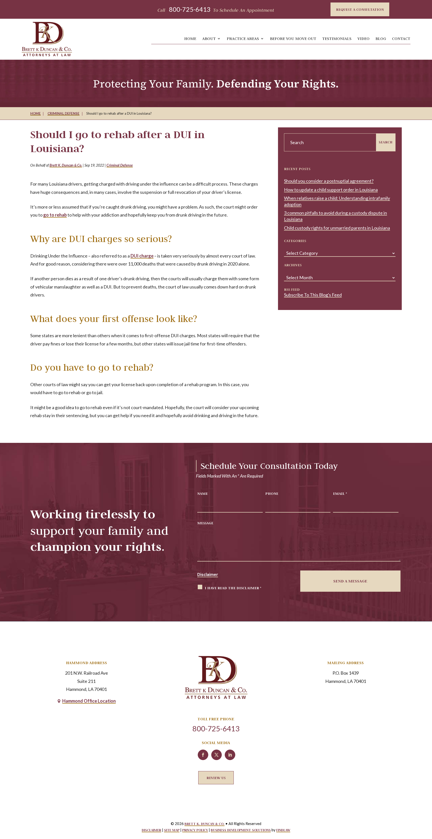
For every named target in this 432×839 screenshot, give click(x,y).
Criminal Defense (119, 165)
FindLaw (283, 830)
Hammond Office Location (89, 701)
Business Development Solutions (241, 830)
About (209, 38)
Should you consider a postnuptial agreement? (329, 181)
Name (202, 493)
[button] (422, 800)
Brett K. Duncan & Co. (66, 165)
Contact (401, 38)
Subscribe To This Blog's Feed (313, 294)
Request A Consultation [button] (360, 9)
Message (205, 523)
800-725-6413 (189, 9)
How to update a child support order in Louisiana (331, 189)
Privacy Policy (195, 830)
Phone (271, 493)
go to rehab (55, 215)
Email (340, 493)
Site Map (172, 830)
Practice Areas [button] (243, 38)
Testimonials (337, 38)
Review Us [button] (216, 777)
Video (364, 38)
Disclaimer (207, 574)
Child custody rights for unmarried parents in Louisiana (337, 228)
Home (190, 38)
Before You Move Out (293, 38)
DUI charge (142, 256)
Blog (381, 38)
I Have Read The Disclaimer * (233, 587)
